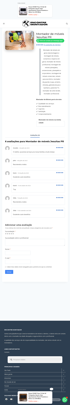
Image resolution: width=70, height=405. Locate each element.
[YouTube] (11, 399)
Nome (7, 249)
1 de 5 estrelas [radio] (6, 233)
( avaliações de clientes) (52, 45)
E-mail (7, 258)
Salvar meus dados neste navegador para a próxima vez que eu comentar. (29, 267)
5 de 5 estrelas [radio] (13, 233)
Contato (6, 352)
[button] (64, 399)
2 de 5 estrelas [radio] (7, 233)
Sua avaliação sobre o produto (35, 238)
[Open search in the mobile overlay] (67, 23)
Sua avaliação (10, 231)
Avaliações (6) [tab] (35, 135)
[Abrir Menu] (4, 23)
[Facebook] (6, 399)
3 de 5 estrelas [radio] (9, 233)
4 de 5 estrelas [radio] (11, 233)
